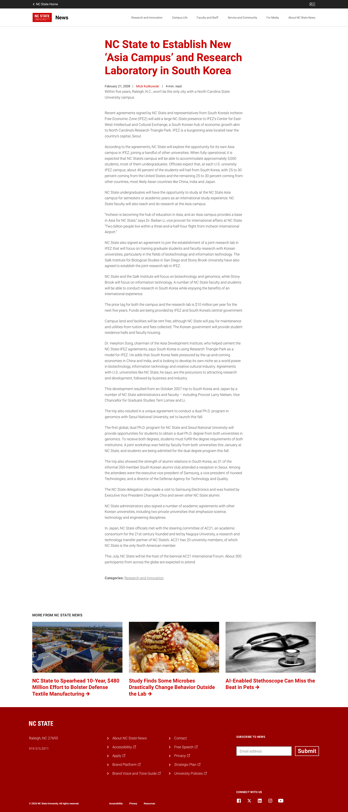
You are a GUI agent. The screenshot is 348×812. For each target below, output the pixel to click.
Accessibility (116, 803)
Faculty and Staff (207, 17)
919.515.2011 (39, 748)
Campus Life (179, 17)
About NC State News (301, 17)
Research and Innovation (147, 17)
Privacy (133, 803)
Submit (307, 751)
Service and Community (242, 17)
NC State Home (47, 4)
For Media (272, 17)
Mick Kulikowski (147, 86)
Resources (149, 803)
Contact (180, 738)
